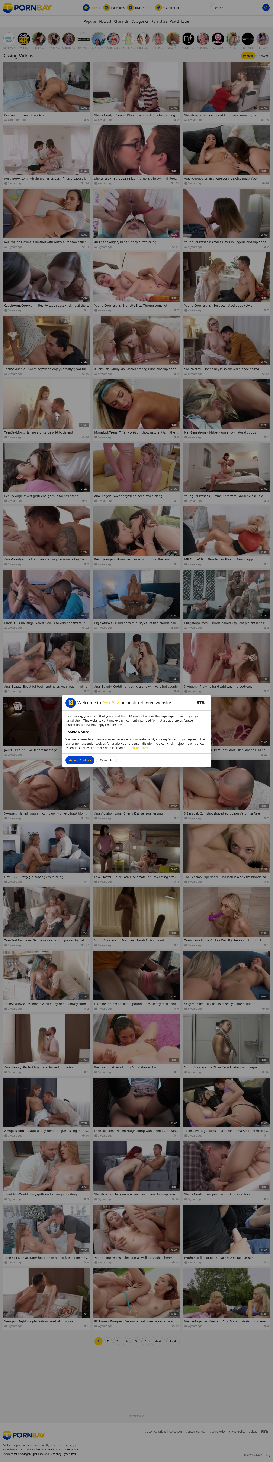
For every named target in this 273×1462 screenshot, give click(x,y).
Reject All (106, 760)
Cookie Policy (138, 748)
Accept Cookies (80, 760)
